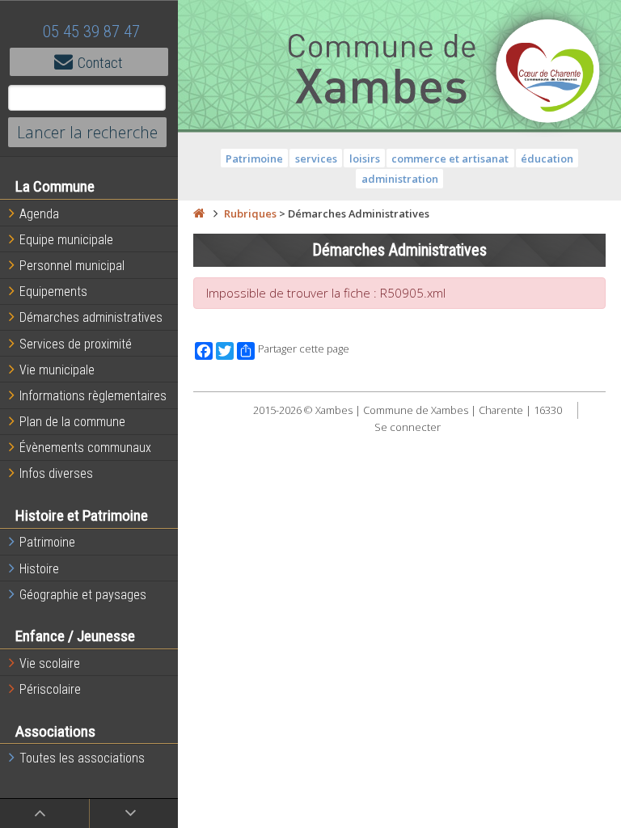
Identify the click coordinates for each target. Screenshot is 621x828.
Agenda (39, 214)
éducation (547, 158)
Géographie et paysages (82, 594)
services (316, 158)
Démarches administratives (91, 317)
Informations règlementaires (93, 395)
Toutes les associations (82, 758)
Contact (100, 62)
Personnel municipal (72, 265)
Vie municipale (57, 370)
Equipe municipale (66, 239)
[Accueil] (199, 213)
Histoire (39, 569)
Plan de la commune (72, 421)
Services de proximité (75, 344)
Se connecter (407, 427)
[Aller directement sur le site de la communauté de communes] (548, 73)
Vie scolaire (49, 663)
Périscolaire (50, 689)
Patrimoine (47, 542)
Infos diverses (56, 473)
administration (399, 178)
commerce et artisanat (450, 158)
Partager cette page (303, 349)
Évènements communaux (85, 447)
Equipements (53, 291)
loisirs (364, 158)
